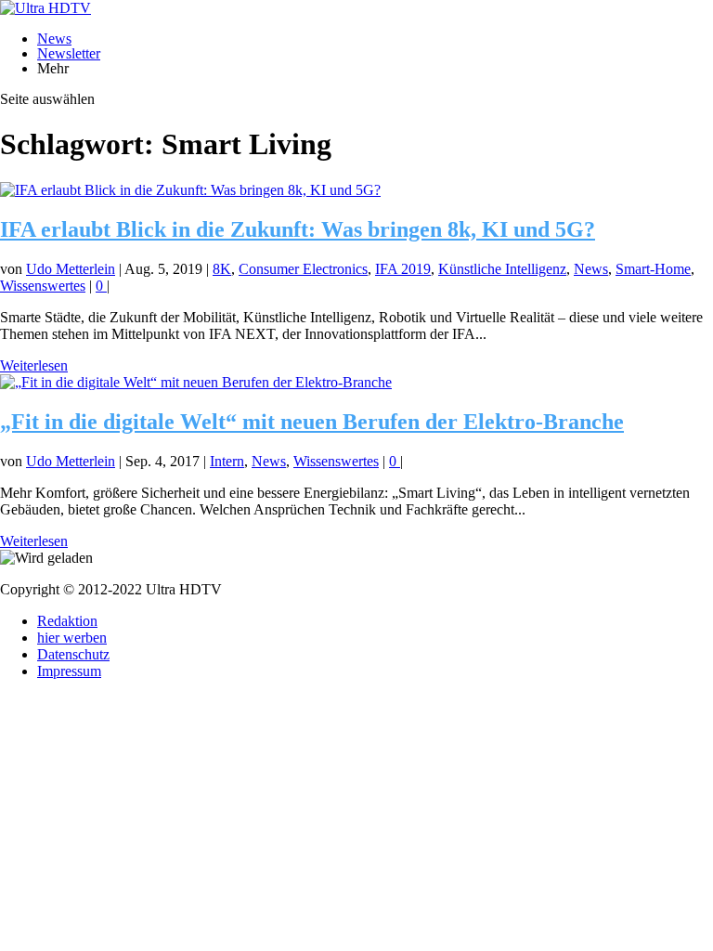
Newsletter (68, 53)
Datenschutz (73, 654)
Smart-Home (653, 269)
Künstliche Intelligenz (502, 269)
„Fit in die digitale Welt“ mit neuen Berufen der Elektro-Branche (312, 422)
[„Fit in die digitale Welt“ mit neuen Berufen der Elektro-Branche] (196, 382)
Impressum (69, 671)
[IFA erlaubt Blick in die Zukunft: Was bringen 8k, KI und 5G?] (190, 190)
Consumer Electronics (303, 269)
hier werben (72, 637)
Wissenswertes (42, 285)
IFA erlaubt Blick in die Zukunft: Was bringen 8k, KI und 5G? (297, 229)
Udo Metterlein (70, 269)
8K (222, 269)
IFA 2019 (403, 269)
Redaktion (67, 621)
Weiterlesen (34, 365)
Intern (227, 461)
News (54, 38)
